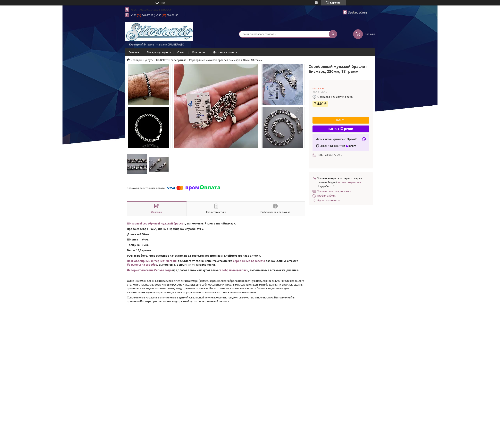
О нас (180, 52)
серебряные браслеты (249, 261)
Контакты (198, 52)
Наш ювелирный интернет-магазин (152, 261)
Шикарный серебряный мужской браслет (156, 223)
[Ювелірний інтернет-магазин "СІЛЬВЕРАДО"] (159, 31)
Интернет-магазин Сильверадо (149, 270)
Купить (340, 120)
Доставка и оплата (225, 52)
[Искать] (333, 34)
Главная (134, 52)
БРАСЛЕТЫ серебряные (171, 60)
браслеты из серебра (142, 264)
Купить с (334, 128)
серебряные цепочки (233, 270)
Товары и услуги (157, 52)
